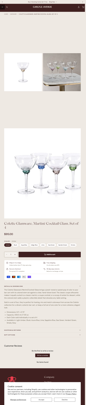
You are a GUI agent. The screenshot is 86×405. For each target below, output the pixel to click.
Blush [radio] (15, 245)
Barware (13, 14)
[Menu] (2, 7)
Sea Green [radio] (51, 245)
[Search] (7, 7)
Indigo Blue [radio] (34, 245)
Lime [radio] (42, 245)
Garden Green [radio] (62, 245)
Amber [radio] (8, 245)
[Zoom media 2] (62, 72)
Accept (41, 400)
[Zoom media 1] (23, 72)
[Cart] (83, 7)
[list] (42, 173)
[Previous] (7, 174)
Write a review (42, 355)
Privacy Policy (71, 394)
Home (6, 14)
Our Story (47, 382)
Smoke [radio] (73, 245)
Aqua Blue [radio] (24, 245)
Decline (65, 400)
